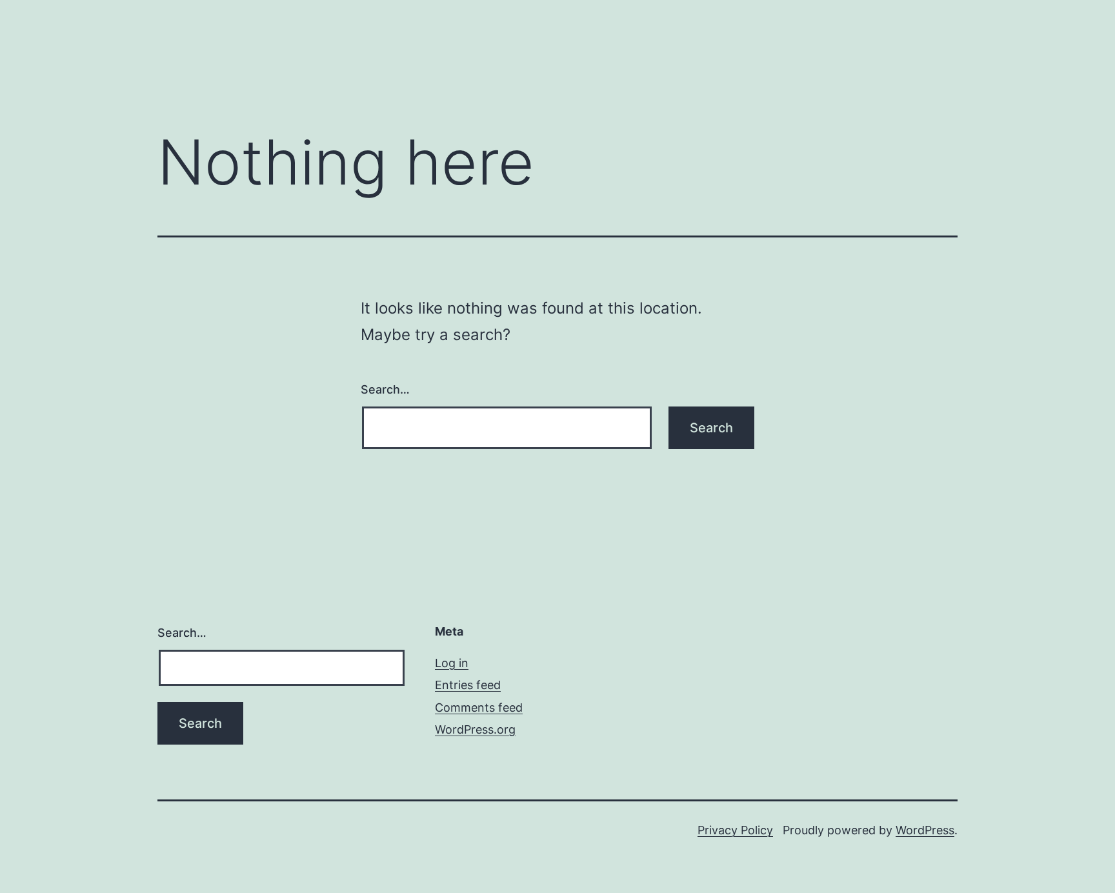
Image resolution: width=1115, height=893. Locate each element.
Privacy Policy (735, 830)
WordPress (925, 830)
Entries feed (468, 685)
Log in (451, 663)
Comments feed (479, 707)
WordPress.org (475, 729)
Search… (385, 389)
